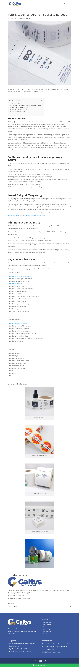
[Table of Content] (40, 100)
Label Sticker (46, 634)
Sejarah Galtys (16, 103)
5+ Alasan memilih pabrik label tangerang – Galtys (27, 105)
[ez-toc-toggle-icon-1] (39, 100)
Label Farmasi (46, 625)
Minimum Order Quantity (19, 109)
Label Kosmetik (47, 629)
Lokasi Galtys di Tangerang (20, 107)
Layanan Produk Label (18, 111)
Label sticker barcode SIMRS (18, 323)
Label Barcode (46, 622)
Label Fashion (46, 627)
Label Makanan (46, 631)
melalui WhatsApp (13, 215)
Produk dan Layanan (24, 18)
